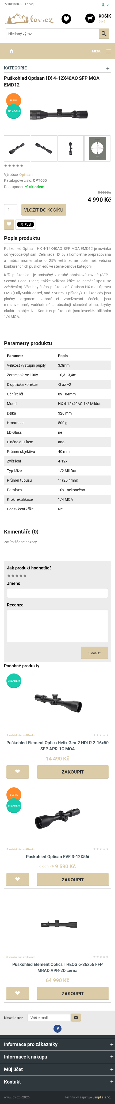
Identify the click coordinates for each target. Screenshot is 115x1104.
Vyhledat (104, 33)
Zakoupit (73, 772)
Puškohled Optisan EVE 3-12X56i (57, 856)
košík (105, 19)
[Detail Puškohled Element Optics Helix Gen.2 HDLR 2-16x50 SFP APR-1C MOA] (58, 702)
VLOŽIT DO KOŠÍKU (43, 210)
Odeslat (95, 652)
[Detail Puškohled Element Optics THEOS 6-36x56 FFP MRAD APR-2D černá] (58, 924)
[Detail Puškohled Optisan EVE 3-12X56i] (58, 816)
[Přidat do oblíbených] (9, 225)
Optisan (26, 174)
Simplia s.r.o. (102, 1097)
